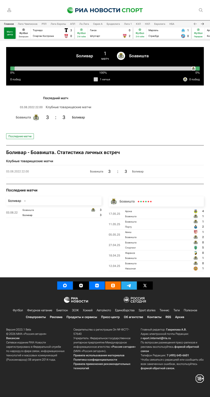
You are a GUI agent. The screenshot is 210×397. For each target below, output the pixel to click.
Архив (179, 317)
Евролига (159, 23)
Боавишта (139, 55)
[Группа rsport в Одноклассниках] (113, 285)
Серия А (98, 23)
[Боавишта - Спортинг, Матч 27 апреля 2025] (143, 201)
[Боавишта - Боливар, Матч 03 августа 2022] (25, 201)
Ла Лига (84, 23)
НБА (171, 23)
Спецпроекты (36, 317)
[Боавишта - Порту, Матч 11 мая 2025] (148, 201)
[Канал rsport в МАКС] (65, 285)
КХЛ (138, 23)
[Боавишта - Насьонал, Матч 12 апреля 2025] (138, 201)
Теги (176, 310)
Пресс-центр (110, 317)
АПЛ (72, 23)
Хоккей (87, 310)
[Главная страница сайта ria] (91, 10)
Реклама (56, 317)
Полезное (190, 310)
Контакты (154, 317)
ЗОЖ (75, 310)
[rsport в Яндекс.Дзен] (81, 285)
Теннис (164, 310)
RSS (168, 317)
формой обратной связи (157, 368)
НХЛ (147, 23)
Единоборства (125, 310)
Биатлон (62, 310)
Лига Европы (58, 23)
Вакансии (12, 338)
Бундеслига (113, 23)
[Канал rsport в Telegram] (129, 285)
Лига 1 (128, 23)
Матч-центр (10, 33)
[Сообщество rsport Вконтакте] (97, 285)
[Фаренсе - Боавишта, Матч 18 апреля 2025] (141, 201)
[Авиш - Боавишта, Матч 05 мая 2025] (146, 201)
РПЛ (44, 23)
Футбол (18, 310)
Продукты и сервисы (81, 317)
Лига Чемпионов (28, 23)
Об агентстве (133, 317)
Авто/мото (104, 310)
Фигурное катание (39, 310)
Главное (9, 23)
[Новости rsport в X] (145, 285)
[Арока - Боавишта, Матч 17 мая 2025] (151, 201)
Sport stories (147, 310)
